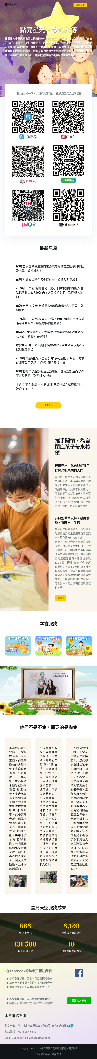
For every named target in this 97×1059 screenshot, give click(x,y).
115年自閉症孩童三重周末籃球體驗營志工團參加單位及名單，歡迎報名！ (50, 269)
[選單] (91, 5)
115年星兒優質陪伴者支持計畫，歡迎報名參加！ (47, 279)
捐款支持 (80, 5)
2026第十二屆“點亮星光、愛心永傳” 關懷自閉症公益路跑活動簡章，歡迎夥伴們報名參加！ (50, 321)
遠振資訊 (56, 1054)
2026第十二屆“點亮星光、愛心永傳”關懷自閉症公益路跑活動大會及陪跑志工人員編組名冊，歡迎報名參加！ (49, 293)
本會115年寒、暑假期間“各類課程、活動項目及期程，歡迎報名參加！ (50, 347)
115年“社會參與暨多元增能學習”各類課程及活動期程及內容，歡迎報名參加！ (49, 334)
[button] (48, 690)
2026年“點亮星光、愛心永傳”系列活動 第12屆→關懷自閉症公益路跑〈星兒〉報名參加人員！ (50, 360)
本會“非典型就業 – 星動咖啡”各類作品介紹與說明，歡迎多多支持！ (49, 387)
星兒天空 (11, 5)
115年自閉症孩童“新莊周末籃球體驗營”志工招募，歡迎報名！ (49, 308)
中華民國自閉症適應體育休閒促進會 (59, 1048)
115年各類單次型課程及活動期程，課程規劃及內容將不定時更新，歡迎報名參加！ (50, 374)
